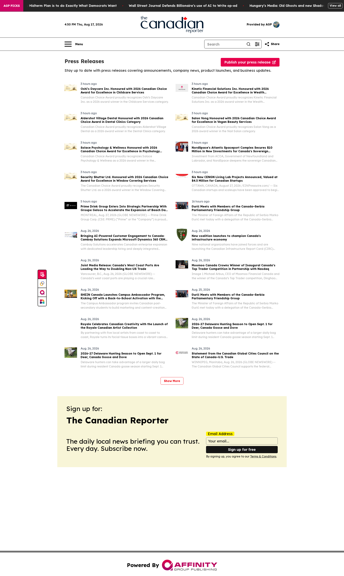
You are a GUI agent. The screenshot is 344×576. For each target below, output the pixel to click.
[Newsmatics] (42, 301)
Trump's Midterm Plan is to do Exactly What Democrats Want (66, 6)
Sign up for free (242, 449)
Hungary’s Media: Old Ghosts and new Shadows (288, 6)
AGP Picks (12, 6)
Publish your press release (247, 62)
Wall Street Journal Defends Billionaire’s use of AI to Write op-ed (183, 6)
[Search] (248, 44)
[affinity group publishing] (42, 292)
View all (335, 5)
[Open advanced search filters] (257, 44)
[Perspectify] (42, 283)
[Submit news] (42, 274)
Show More (172, 381)
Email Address (220, 434)
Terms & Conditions (263, 456)
